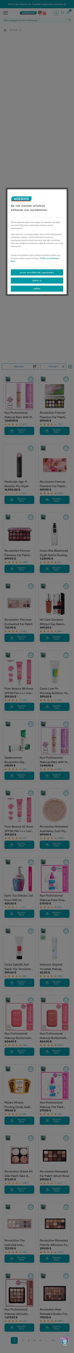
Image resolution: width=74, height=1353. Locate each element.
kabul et (37, 280)
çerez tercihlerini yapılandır (37, 272)
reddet (37, 288)
